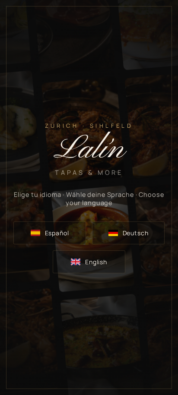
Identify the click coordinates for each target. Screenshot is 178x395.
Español (57, 233)
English (96, 262)
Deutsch (136, 233)
